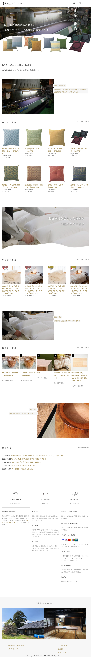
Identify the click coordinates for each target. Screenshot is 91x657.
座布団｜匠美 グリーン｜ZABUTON (33, 150)
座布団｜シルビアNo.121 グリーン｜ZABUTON (11, 186)
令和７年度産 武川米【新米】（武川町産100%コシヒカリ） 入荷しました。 (39, 455)
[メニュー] (87, 3)
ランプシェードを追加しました (23, 465)
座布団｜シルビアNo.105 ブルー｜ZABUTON (80, 186)
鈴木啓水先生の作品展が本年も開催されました (28, 459)
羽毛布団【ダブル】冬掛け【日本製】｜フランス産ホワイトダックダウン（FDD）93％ (56, 289)
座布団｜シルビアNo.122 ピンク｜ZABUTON (34, 186)
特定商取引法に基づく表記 (16, 645)
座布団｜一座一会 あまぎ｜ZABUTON (79, 150)
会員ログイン (62, 652)
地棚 (38, 373)
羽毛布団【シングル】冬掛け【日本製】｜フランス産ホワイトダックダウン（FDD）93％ (10, 289)
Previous (6, 363)
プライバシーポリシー (14, 649)
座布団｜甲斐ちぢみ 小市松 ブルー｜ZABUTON (11, 151)
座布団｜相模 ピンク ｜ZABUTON (56, 186)
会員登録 (60, 649)
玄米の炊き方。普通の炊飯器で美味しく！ (27, 462)
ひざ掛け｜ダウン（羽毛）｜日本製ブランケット (62, 375)
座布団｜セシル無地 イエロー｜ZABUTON (56, 150)
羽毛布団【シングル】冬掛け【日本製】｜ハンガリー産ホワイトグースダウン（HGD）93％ (33, 289)
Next (85, 363)
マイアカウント (62, 645)
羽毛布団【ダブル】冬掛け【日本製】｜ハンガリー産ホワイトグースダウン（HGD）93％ (79, 289)
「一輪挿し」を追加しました (22, 469)
